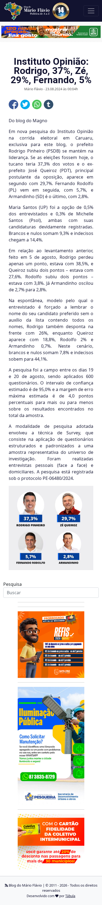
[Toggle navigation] (91, 10)
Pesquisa (12, 584)
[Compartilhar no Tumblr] (48, 104)
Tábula (70, 896)
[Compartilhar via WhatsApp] (37, 104)
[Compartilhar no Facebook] (13, 104)
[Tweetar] (25, 104)
